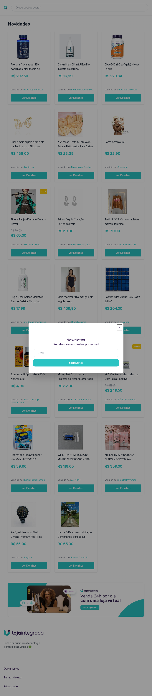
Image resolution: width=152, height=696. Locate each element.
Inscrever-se (76, 362)
